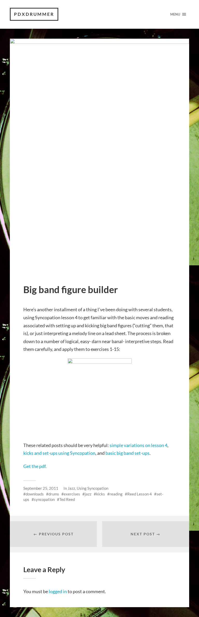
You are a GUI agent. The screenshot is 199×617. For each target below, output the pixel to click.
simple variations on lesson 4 (138, 445)
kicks (100, 494)
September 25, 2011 (40, 488)
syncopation (44, 499)
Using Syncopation (92, 488)
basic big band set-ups (127, 453)
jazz (88, 494)
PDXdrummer (34, 14)
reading (116, 494)
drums (53, 494)
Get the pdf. (35, 466)
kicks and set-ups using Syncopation (59, 453)
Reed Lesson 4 (139, 494)
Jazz (71, 488)
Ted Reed (67, 499)
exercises (72, 494)
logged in (58, 591)
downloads (35, 494)
